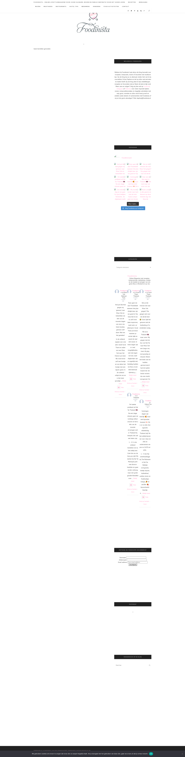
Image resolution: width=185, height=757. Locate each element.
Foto (122, 387)
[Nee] (182, 754)
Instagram (120, 89)
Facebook (147, 86)
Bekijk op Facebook (119, 391)
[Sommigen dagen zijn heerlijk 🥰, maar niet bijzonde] (133, 181)
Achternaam (122, 560)
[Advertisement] (139, 51)
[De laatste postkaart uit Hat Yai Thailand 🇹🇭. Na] (120, 181)
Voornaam (122, 557)
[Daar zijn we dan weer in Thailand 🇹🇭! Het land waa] (145, 181)
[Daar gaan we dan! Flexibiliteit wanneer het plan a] (133, 169)
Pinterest (128, 89)
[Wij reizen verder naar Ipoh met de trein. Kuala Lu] (133, 194)
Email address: (123, 562)
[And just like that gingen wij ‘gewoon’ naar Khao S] (120, 169)
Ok (151, 754)
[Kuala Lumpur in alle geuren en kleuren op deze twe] (145, 194)
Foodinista (124, 291)
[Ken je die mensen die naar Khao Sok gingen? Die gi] (145, 169)
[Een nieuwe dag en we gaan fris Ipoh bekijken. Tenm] (120, 194)
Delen (120, 394)
